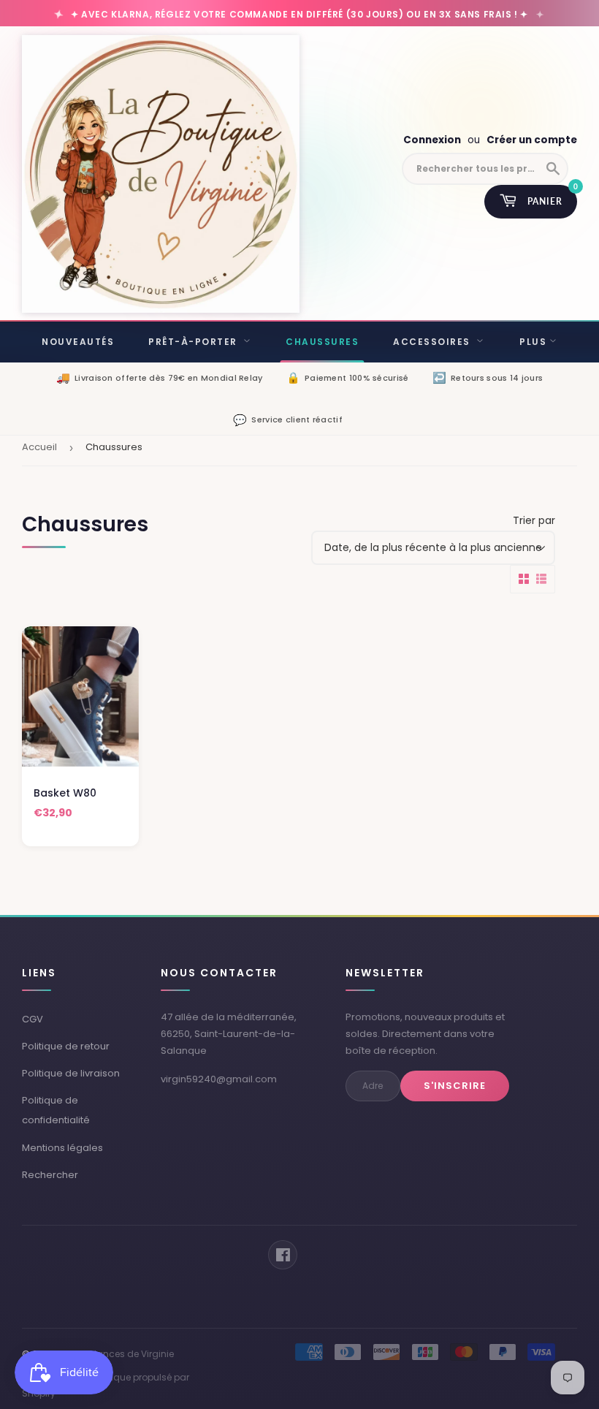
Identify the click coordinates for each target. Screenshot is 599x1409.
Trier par (534, 520)
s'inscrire (455, 1086)
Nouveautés (78, 341)
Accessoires (433, 341)
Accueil (39, 447)
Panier (552, 196)
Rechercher (50, 1175)
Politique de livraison (71, 1073)
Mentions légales (62, 1148)
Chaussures (322, 341)
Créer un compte (532, 140)
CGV (32, 1019)
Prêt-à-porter (194, 341)
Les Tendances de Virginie (116, 1354)
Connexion (432, 140)
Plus (532, 341)
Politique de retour (66, 1046)
